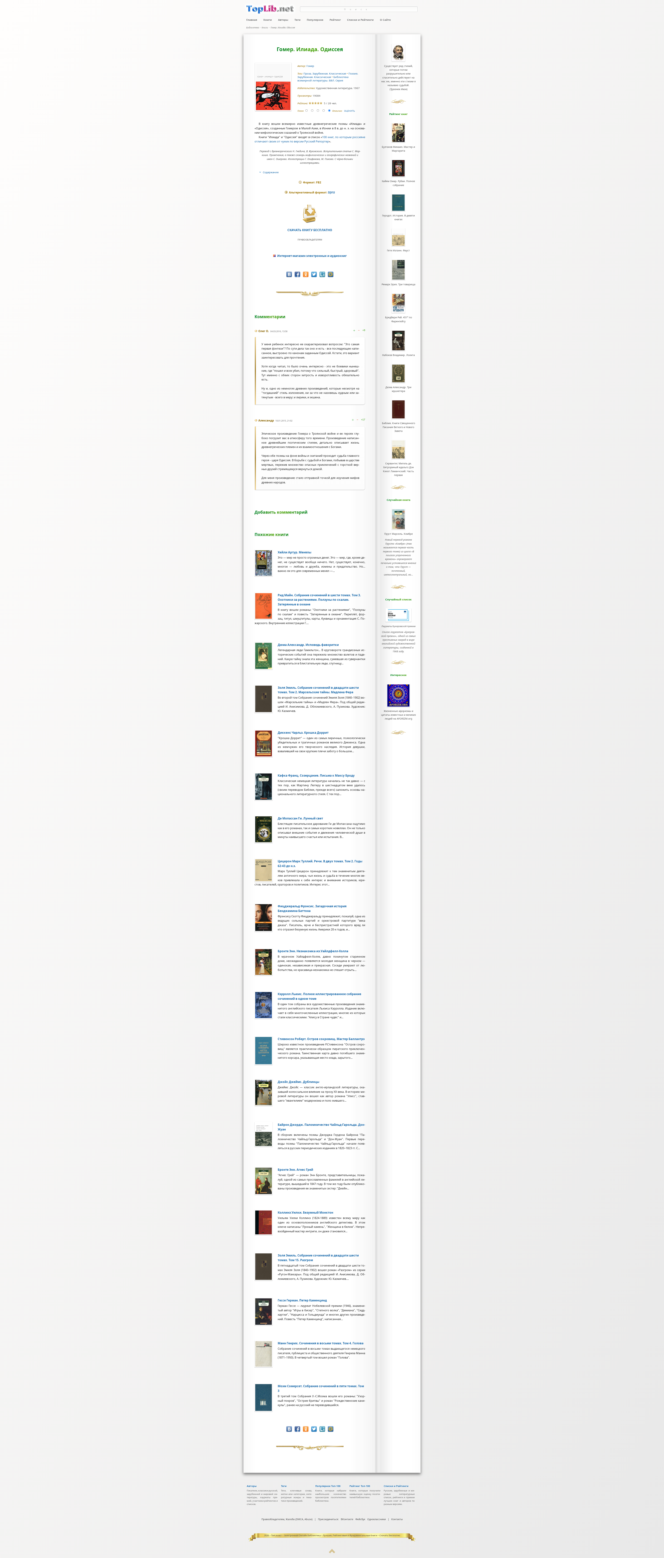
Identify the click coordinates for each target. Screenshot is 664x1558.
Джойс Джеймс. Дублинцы (298, 1082)
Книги (267, 19)
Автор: (301, 66)
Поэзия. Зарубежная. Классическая (327, 75)
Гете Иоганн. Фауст (398, 250)
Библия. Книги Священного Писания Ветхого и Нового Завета (398, 427)
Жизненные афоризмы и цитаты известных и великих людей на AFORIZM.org (398, 714)
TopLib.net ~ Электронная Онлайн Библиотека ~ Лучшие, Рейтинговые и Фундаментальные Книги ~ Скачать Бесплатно (335, 1535)
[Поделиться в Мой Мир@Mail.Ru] (330, 274)
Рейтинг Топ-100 (359, 1486)
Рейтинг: (303, 103)
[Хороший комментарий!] (354, 330)
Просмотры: (305, 95)
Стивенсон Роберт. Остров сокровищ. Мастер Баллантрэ (321, 1039)
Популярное (315, 19)
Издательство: (306, 88)
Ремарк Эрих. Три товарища (398, 284)
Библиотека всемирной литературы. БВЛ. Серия (322, 78)
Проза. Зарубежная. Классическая (325, 73)
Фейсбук (360, 1519)
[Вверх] (332, 1552)
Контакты (397, 1519)
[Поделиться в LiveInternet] (322, 274)
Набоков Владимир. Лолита (398, 355)
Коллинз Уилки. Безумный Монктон (305, 1212)
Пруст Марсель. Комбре (398, 533)
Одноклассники (376, 1519)
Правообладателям (310, 239)
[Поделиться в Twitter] (314, 274)
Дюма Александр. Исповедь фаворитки (308, 645)
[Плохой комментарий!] (359, 330)
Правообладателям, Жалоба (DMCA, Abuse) (286, 1519)
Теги (297, 19)
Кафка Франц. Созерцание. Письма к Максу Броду (316, 775)
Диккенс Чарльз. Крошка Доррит (303, 733)
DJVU (331, 192)
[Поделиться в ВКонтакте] (289, 274)
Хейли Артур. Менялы (294, 552)
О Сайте (385, 19)
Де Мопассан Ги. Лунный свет (300, 818)
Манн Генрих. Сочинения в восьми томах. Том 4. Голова (320, 1343)
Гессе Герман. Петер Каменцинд (302, 1300)
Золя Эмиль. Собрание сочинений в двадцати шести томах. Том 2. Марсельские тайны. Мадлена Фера (318, 690)
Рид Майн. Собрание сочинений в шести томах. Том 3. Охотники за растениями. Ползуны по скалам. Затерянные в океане (319, 599)
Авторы (283, 19)
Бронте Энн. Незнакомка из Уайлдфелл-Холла (313, 951)
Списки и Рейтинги (360, 19)
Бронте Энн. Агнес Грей (295, 1170)
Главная (251, 19)
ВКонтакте (347, 1519)
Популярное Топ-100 (327, 1486)
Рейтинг (335, 19)
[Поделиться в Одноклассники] (305, 274)
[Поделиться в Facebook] (297, 274)
